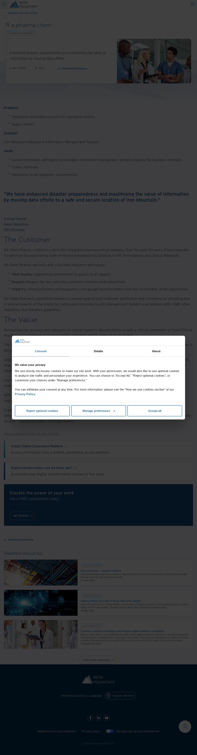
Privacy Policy (25, 393)
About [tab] (156, 351)
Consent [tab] (41, 351)
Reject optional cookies (42, 410)
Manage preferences (96, 410)
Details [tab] (98, 351)
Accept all (155, 410)
